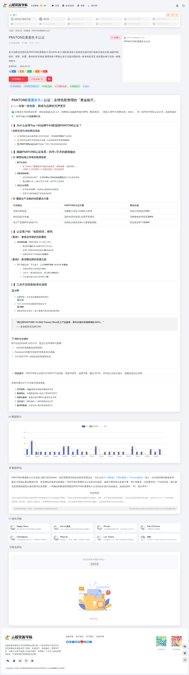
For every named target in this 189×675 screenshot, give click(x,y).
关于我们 (90, 636)
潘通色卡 (34, 99)
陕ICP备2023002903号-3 (39, 668)
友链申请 (69, 636)
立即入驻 (174, 14)
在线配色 (27, 30)
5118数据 (109, 477)
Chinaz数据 (136, 477)
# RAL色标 (47, 86)
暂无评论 (17, 547)
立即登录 (94, 564)
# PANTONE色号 (31, 86)
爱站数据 (122, 477)
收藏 (117, 37)
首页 (12, 30)
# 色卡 (86, 86)
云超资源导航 (24, 668)
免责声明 (100, 636)
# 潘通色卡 (75, 86)
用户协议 (80, 636)
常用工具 (18, 30)
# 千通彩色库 (61, 86)
